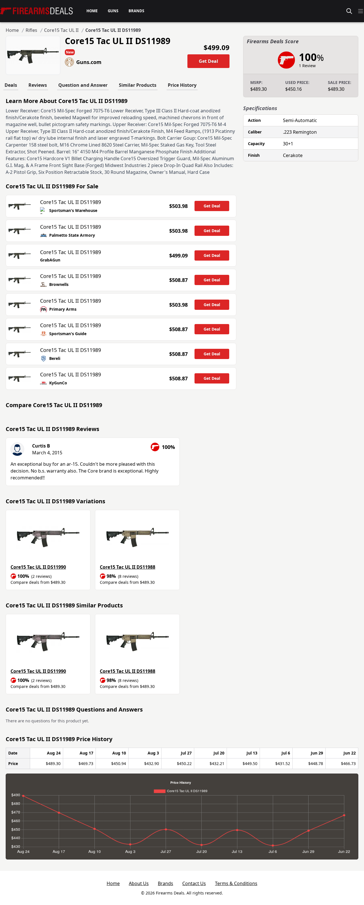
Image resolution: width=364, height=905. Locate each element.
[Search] (349, 11)
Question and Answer (82, 85)
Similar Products (137, 85)
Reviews (37, 85)
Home (12, 30)
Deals (11, 85)
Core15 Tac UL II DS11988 (127, 567)
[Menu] (360, 11)
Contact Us (194, 883)
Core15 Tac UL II (61, 30)
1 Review (307, 65)
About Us (139, 883)
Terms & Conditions (236, 883)
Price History (182, 85)
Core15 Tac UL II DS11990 (38, 567)
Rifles (31, 30)
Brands (165, 883)
